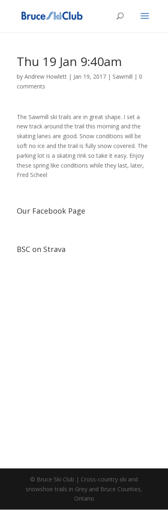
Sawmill (123, 76)
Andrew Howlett (45, 76)
